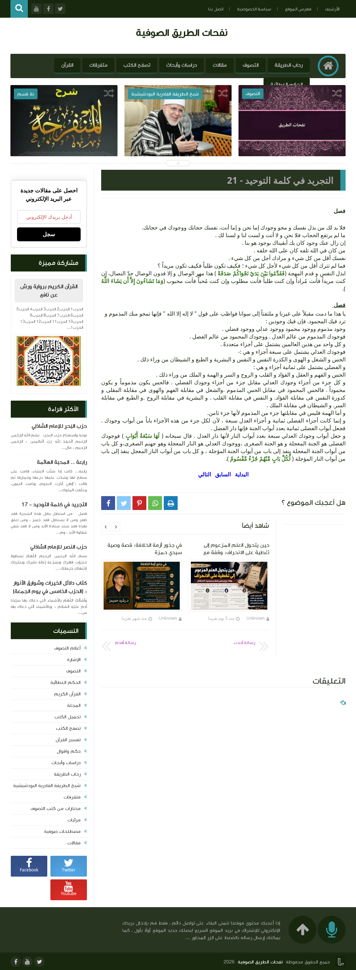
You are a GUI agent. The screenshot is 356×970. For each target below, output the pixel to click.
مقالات (220, 65)
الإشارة (74, 659)
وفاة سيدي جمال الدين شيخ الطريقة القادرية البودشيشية (178, 143)
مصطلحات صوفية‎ (62, 831)
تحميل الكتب (68, 716)
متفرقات (98, 65)
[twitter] (39, 961)
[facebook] (15, 961)
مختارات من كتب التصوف (56, 808)
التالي (205, 474)
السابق (223, 474)
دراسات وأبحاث (181, 65)
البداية (242, 474)
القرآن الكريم (67, 694)
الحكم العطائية (286, 84)
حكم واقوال (69, 751)
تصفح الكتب (136, 65)
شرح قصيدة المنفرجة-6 (64, 138)
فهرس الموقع (298, 9)
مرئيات (74, 820)
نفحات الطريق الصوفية (181, 32)
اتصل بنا (215, 9)
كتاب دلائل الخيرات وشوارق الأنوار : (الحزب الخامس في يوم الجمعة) (50, 587)
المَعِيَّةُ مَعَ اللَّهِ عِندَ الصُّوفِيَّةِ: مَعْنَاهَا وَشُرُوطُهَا (292, 143)
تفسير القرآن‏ (68, 739)
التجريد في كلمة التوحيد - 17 (54, 504)
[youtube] (27, 961)
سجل (49, 234)
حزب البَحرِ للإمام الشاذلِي (59, 426)
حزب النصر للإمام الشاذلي (58, 547)
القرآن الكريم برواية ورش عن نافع (49, 291)
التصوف (251, 65)
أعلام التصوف (67, 648)
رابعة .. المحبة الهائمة (62, 462)
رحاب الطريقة (289, 65)
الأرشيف (332, 9)
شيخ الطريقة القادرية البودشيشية (47, 785)
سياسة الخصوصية (254, 9)
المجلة (74, 705)
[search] (19, 9)
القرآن (67, 65)
